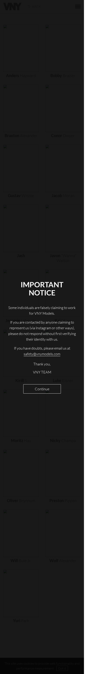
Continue (42, 389)
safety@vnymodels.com (42, 354)
